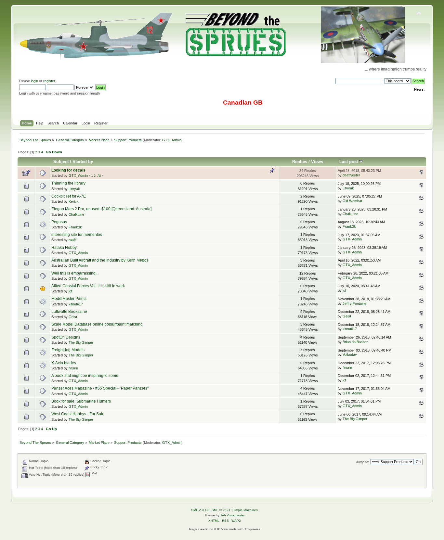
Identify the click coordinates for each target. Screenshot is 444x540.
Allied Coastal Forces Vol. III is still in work (88, 286)
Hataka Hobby (64, 247)
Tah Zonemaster (232, 515)
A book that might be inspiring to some (84, 375)
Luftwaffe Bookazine (69, 311)
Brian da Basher (355, 342)
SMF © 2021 (221, 510)
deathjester (351, 175)
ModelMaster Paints (68, 298)
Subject (61, 161)
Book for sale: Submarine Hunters (81, 401)
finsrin (73, 368)
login (34, 81)
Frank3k (75, 227)
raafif (72, 240)
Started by (82, 161)
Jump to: (362, 462)
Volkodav (350, 354)
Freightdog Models (68, 350)
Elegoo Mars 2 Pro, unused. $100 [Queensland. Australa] (101, 209)
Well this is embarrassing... (74, 273)
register (49, 81)
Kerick (74, 201)
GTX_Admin (171, 140)
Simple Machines (245, 510)
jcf (70, 291)
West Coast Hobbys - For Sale (77, 414)
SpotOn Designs (65, 337)
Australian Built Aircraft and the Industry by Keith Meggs (100, 260)
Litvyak (74, 189)
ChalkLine (76, 214)
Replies (299, 161)
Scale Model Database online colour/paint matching (97, 324)
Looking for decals (68, 170)
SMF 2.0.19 (200, 510)
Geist (73, 317)
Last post (349, 161)
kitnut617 (76, 304)
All (99, 175)
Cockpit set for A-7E (68, 196)
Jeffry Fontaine (354, 303)
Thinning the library (68, 183)
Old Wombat (352, 201)
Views (317, 161)
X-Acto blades (63, 363)
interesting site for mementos (76, 234)
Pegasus (59, 222)
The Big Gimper (81, 342)
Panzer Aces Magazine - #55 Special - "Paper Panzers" (100, 388)
